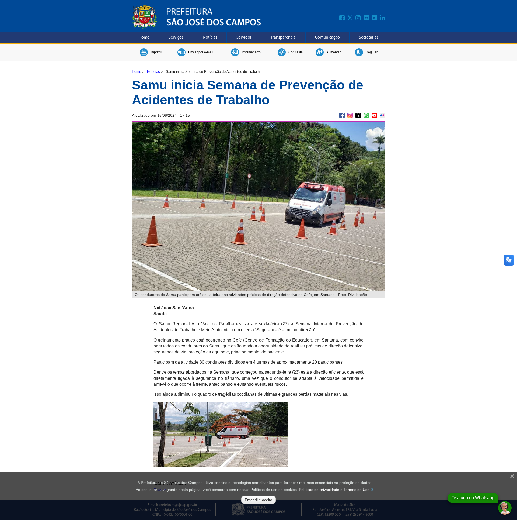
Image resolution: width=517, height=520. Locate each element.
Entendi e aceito (258, 500)
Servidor (243, 37)
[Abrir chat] (505, 508)
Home (144, 37)
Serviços (176, 37)
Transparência (283, 37)
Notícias (210, 37)
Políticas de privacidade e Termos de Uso (334, 489)
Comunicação (327, 37)
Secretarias (368, 37)
